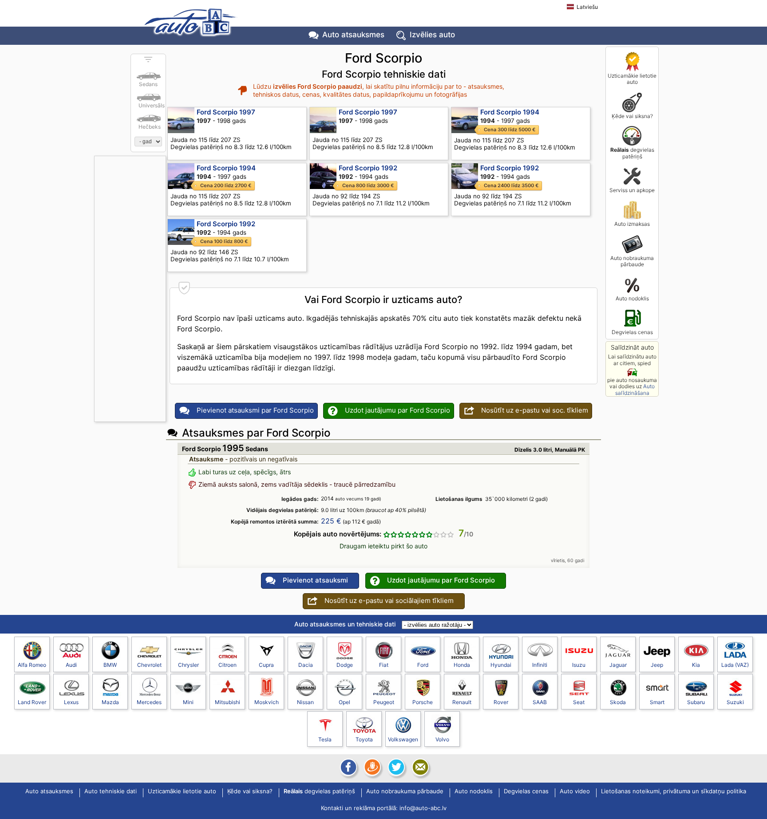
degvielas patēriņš (632, 152)
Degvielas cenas (632, 332)
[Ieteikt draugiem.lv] (371, 767)
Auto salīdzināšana (635, 389)
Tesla (325, 739)
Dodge (344, 665)
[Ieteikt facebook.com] (347, 767)
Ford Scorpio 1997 (226, 112)
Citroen (227, 665)
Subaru (696, 702)
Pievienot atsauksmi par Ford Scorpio (255, 410)
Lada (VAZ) (735, 665)
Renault (461, 702)
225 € (331, 520)
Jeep (657, 665)
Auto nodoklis (632, 298)
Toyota (364, 739)
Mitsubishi (227, 702)
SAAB (540, 702)
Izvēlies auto (432, 34)
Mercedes (149, 702)
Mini (188, 702)
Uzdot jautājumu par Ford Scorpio (397, 410)
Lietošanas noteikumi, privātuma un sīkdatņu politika (673, 791)
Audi (71, 665)
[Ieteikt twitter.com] (395, 767)
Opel (344, 702)
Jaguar (618, 665)
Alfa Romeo (32, 665)
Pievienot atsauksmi (315, 580)
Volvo (442, 739)
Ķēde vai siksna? (632, 116)
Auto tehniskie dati (110, 791)
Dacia (305, 665)
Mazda (110, 702)
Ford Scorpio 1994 (509, 112)
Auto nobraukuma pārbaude (632, 261)
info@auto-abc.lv (423, 807)
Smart (657, 702)
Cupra (266, 665)
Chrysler (188, 665)
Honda (462, 665)
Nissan (305, 702)
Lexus (71, 702)
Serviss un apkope (632, 190)
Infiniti (539, 665)
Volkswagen (403, 739)
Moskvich (266, 702)
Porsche (422, 702)
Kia (696, 665)
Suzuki (735, 702)
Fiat (383, 665)
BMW (110, 665)
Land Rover (32, 702)
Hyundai (500, 665)
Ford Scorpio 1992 (368, 168)
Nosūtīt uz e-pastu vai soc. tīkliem (534, 410)
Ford (422, 665)
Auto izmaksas (632, 223)
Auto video (575, 791)
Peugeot (383, 702)
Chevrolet (149, 665)
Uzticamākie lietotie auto (632, 78)
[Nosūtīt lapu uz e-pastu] (419, 767)
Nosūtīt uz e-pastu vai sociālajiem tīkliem (389, 600)
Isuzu (578, 665)
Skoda (618, 702)
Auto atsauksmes (353, 34)
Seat (579, 702)
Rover (501, 702)
